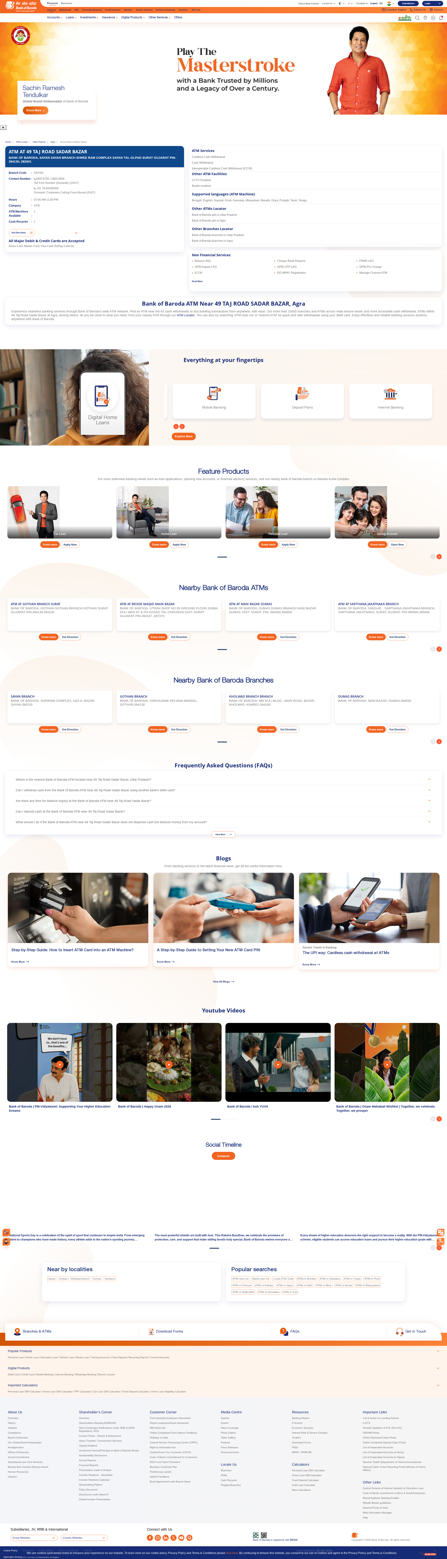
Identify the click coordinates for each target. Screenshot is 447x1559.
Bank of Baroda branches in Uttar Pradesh (218, 235)
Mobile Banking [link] (44, 1374)
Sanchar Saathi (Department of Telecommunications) (392, 1462)
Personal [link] (52, 3)
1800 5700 (42, 178)
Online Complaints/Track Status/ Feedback (173, 1432)
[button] (417, 18)
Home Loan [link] (32, 1357)
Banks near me (260, 1278)
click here (232, 1552)
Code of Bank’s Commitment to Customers (173, 1457)
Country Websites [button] (72, 1537)
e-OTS (366, 1423)
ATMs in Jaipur (285, 1285)
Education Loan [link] (49, 1357)
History (12, 1423)
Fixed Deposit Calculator (305, 1480)
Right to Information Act (163, 1447)
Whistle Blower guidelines (377, 1502)
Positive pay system (161, 1471)
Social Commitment (18, 1457)
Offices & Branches (18, 1452)
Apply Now (70, 544)
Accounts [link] (53, 17)
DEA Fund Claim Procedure (165, 1462)
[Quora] (189, 1538)
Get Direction (70, 636)
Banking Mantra (300, 1418)
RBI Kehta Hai (157, 1427)
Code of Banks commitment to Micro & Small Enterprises (394, 1493)
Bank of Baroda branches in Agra (212, 240)
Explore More (184, 436)
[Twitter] (173, 1538)
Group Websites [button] (21, 1537)
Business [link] (66, 3)
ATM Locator (22, 142)
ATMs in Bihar (323, 1285)
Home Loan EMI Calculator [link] (58, 1391)
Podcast (225, 1442)
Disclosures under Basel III (93, 1494)
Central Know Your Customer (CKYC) (170, 1452)
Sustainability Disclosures (93, 1455)
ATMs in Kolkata (264, 1285)
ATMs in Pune (372, 1278)
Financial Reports (88, 1465)
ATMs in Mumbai (306, 1278)
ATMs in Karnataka (268, 1292)
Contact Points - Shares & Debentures (100, 1435)
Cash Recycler (229, 1480)
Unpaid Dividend (88, 1445)
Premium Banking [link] (92, 10)
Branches (226, 1470)
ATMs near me (240, 1278)
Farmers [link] (183, 10)
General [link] (51, 10)
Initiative (12, 1427)
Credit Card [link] (28, 1374)
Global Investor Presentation (94, 1499)
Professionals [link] (113, 10)
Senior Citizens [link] (144, 10)
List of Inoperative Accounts (378, 1447)
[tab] (223, 1351)
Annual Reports (87, 1460)
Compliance (14, 1432)
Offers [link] (178, 17)
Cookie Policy (10, 1550)
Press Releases (229, 1447)
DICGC (294, 1539)
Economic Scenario (302, 1427)
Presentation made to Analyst (95, 1470)
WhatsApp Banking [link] (85, 1374)
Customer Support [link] (396, 10)
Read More (197, 281)
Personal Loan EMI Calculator (308, 1470)
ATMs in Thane (352, 1278)
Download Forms (301, 1442)
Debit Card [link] (14, 1374)
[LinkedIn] (166, 1538)
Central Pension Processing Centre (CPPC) (174, 1442)
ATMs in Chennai (241, 1285)
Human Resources (18, 1471)
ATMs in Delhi (304, 1285)
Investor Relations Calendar (94, 1479)
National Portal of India (375, 1507)
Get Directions (19, 232)
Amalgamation (16, 1447)
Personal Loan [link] (16, 1357)
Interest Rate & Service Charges (310, 1432)
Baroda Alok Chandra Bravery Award (28, 1466)
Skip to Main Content (308, 3)
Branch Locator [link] (106, 1374)
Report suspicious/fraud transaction (169, 1423)
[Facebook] (150, 1538)
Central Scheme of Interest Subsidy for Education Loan (393, 1488)
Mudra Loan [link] (82, 1357)
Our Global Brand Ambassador (25, 1442)
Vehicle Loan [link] (67, 1357)
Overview (13, 1418)
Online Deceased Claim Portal (379, 1437)
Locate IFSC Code (283, 1278)
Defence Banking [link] (165, 10)
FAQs (295, 1447)
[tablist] (223, 1370)
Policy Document (88, 1489)
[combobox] (440, 1232)
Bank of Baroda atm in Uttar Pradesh (214, 214)
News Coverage (230, 1427)
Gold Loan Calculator (303, 1485)
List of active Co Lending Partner (381, 1418)
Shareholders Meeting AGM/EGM (97, 1423)
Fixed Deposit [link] (119, 1357)
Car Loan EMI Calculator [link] (106, 1391)
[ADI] (6, 1242)
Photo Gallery (228, 1432)
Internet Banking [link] (64, 1374)
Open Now (397, 544)
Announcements (230, 1452)
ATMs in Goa (290, 1292)
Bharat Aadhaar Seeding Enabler (381, 1498)
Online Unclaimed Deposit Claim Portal (384, 1442)
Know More (33, 110)
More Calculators (301, 1490)
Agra (53, 142)
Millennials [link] (65, 10)
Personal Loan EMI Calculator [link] (24, 1391)
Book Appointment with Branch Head (170, 1481)
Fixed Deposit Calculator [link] (135, 1391)
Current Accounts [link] (159, 1357)
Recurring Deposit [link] (138, 1357)
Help (365, 1517)
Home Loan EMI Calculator (307, 1475)
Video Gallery (228, 1437)
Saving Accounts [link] (100, 1357)
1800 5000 (57, 178)
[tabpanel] (223, 73)
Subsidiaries (408, 3)
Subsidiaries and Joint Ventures (25, 1462)
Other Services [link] (158, 17)
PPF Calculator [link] (83, 1391)
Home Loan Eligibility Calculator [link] (168, 1391)
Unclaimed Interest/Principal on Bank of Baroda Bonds (109, 1450)
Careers (12, 1476)
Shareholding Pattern (90, 1484)
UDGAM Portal (371, 1432)
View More (220, 834)
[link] (405, 17)
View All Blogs (221, 981)
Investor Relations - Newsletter (96, 1475)
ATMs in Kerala (343, 1285)
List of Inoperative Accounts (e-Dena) (383, 1452)
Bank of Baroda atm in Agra (209, 220)
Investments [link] (88, 17)
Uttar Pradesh (39, 142)
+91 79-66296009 (47, 188)
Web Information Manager (377, 1512)
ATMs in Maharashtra (368, 1285)
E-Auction (297, 1423)
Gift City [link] (196, 10)
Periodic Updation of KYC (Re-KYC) (382, 1427)
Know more (50, 544)
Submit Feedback (159, 1476)
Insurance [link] (108, 17)
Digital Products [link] (132, 17)
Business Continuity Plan (163, 1466)
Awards (225, 1418)
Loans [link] (70, 17)
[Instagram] (158, 1538)
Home (8, 142)
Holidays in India (159, 1437)
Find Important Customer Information (170, 1418)
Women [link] (128, 10)
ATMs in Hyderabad (243, 1292)
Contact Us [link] (420, 10)
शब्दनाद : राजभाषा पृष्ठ (301, 1452)
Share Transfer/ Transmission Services (100, 1440)
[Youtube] (181, 1538)
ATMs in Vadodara (330, 1278)
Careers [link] (438, 10)
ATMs (224, 1475)
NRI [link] (77, 10)
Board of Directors (18, 1437)
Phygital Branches (231, 1485)
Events (224, 1423)
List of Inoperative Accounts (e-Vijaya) (384, 1457)
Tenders (296, 1437)
